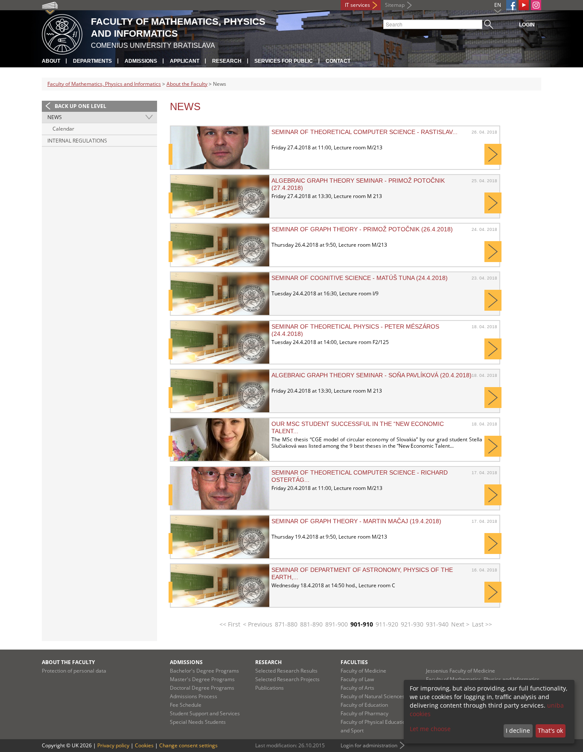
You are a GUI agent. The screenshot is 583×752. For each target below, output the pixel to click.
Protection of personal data (74, 670)
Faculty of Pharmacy (364, 713)
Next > (460, 624)
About (51, 61)
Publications (269, 687)
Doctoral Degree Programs (202, 687)
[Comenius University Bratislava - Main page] (62, 33)
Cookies (144, 745)
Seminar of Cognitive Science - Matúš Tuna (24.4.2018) (359, 277)
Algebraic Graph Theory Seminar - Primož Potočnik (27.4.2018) (358, 184)
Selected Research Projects (287, 679)
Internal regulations (77, 140)
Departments (92, 61)
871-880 (286, 624)
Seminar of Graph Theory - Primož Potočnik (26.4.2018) (362, 229)
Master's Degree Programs (202, 679)
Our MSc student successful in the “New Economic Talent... (357, 427)
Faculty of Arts (357, 687)
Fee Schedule (185, 704)
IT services (357, 5)
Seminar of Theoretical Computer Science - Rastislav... (364, 131)
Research (227, 61)
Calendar (63, 128)
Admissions (141, 61)
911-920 (387, 624)
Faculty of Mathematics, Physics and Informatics (104, 83)
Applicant (184, 61)
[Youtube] (524, 5)
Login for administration (369, 745)
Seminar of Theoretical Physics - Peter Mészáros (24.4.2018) (355, 330)
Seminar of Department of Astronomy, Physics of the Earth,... (362, 573)
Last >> (482, 624)
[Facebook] (511, 5)
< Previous (257, 624)
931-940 (437, 624)
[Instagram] (536, 5)
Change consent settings (188, 745)
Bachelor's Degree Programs (204, 670)
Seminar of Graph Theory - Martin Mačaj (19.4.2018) (356, 521)
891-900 (336, 624)
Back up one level (80, 106)
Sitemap (395, 5)
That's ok (550, 730)
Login (527, 25)
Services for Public (283, 61)
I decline (518, 730)
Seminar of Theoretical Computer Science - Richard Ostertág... (359, 476)
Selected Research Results (286, 670)
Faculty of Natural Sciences (373, 696)
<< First (229, 624)
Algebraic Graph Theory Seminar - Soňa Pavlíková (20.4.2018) (371, 375)
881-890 (311, 624)
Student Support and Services (205, 713)
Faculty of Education (364, 704)
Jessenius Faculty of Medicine (460, 670)
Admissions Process (193, 696)
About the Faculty (186, 83)
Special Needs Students (198, 722)
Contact (338, 61)
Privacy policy (113, 745)
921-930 (412, 624)
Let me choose (430, 729)
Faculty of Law (357, 679)
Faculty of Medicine (363, 670)
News (54, 117)
